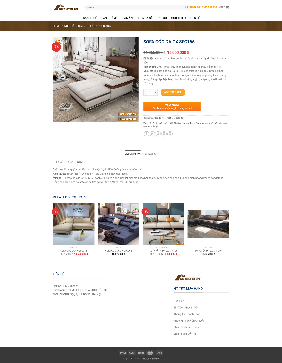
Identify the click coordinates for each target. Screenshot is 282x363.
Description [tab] (133, 153)
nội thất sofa (216, 123)
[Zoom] (57, 118)
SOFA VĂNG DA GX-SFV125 (163, 250)
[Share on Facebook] (146, 134)
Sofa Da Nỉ (144, 18)
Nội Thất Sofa (73, 26)
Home (56, 26)
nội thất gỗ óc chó (177, 123)
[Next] (229, 232)
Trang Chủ (89, 18)
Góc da (106, 26)
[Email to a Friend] (158, 134)
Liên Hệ (195, 18)
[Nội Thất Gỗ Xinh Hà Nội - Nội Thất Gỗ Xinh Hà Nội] (66, 7)
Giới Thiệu (178, 18)
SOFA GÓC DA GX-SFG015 (73, 250)
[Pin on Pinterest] (164, 134)
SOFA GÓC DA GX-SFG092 (118, 250)
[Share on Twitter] (152, 134)
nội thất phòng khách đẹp (198, 123)
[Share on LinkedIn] (170, 134)
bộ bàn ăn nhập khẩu (158, 123)
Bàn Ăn (127, 18)
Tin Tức (161, 18)
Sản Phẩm (109, 18)
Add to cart (172, 92)
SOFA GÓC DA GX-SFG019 (208, 250)
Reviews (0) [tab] (150, 153)
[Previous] (53, 232)
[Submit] (186, 7)
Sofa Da (92, 26)
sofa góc (155, 126)
